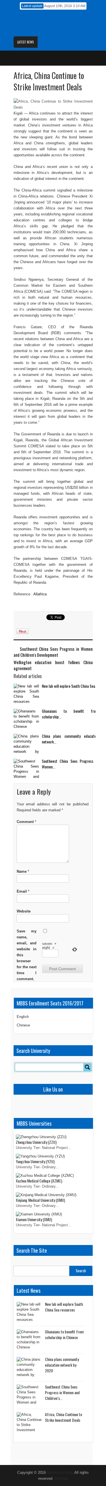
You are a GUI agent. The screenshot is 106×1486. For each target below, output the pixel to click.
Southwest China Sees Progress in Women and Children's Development (53, 652)
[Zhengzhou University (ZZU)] (41, 1137)
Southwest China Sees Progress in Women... (70, 764)
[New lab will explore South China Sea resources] (26, 694)
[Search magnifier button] (87, 1067)
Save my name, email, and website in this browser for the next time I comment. (26, 955)
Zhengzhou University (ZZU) (36, 1142)
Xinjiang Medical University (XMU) (40, 1200)
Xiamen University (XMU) (34, 1219)
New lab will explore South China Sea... (70, 686)
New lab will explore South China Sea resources (64, 1307)
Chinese (23, 1025)
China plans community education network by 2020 (62, 1364)
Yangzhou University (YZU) (35, 1161)
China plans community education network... (70, 739)
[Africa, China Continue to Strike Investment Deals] (29, 1422)
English (23, 1017)
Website (24, 911)
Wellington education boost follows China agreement (53, 665)
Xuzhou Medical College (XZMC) (39, 1181)
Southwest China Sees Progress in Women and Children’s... (62, 1392)
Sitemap (61, 1478)
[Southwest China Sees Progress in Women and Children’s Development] (26, 769)
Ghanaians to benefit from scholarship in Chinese (64, 1334)
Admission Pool (59, 1472)
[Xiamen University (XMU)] (39, 1214)
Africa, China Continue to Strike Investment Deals (63, 1417)
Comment (26, 822)
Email (23, 891)
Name (23, 871)
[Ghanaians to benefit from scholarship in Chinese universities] (26, 719)
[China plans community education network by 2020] (26, 744)
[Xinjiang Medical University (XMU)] (46, 1195)
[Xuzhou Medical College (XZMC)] (45, 1175)
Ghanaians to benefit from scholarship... (70, 714)
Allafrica (40, 594)
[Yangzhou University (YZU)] (40, 1156)
